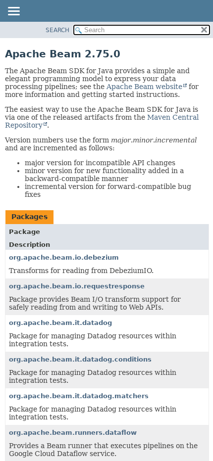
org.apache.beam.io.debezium (64, 257)
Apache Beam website (144, 87)
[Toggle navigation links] (13, 12)
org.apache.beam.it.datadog (60, 322)
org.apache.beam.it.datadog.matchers (79, 396)
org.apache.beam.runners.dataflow (73, 432)
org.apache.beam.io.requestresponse (77, 286)
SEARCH (57, 30)
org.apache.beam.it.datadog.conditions (80, 359)
